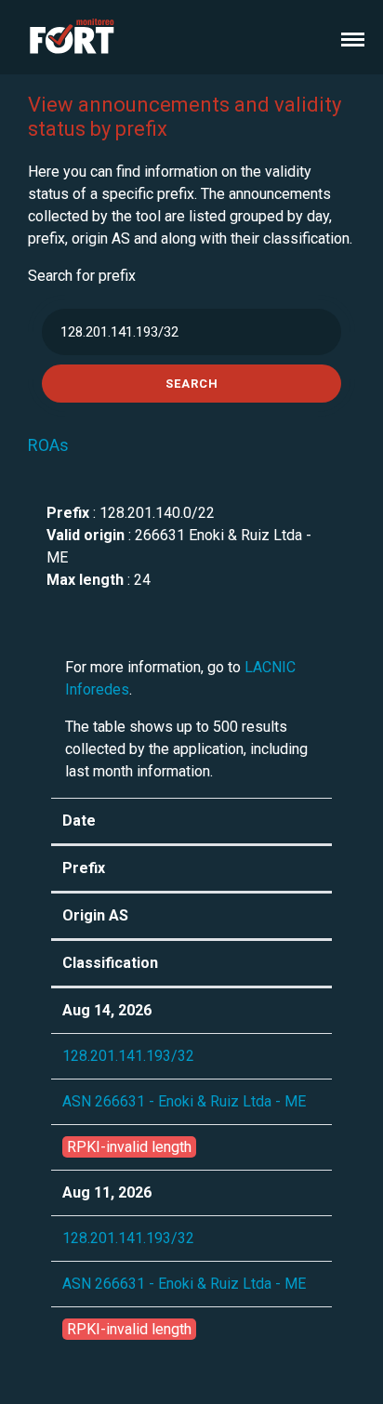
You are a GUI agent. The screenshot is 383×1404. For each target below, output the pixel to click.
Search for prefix (82, 276)
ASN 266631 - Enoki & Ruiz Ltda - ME (184, 1101)
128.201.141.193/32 (128, 1056)
